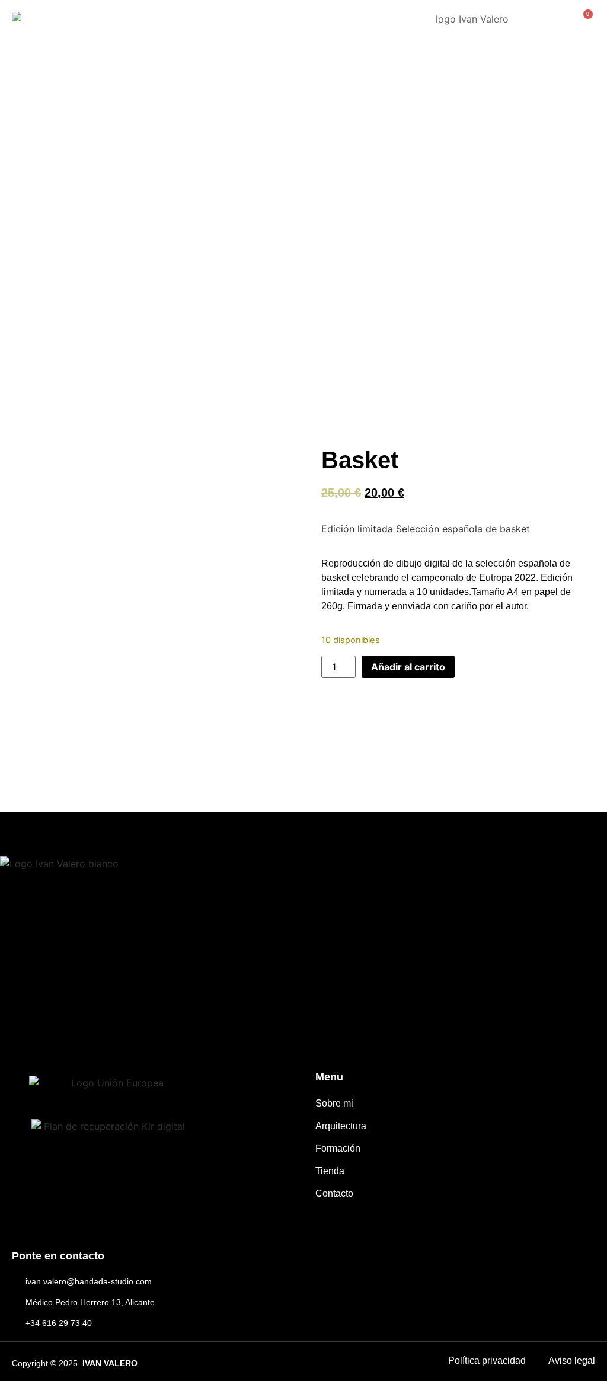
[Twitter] (95, 1029)
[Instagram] (56, 1029)
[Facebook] (17, 1029)
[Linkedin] (135, 1029)
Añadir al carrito (408, 667)
